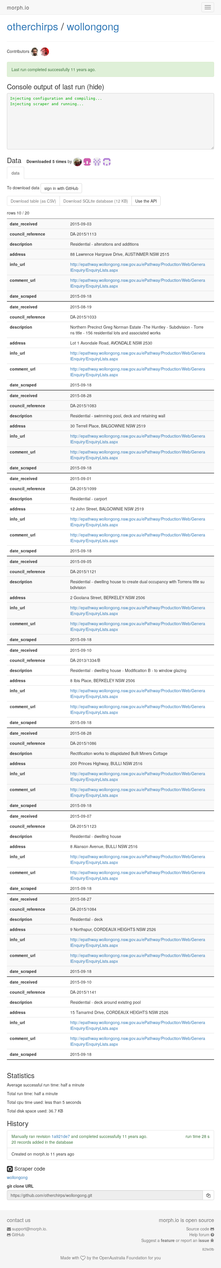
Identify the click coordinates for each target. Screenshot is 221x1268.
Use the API (146, 201)
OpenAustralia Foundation (123, 1257)
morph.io (18, 7)
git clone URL (20, 1186)
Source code (197, 1229)
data (16, 173)
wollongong (93, 25)
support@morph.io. (29, 1229)
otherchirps (32, 25)
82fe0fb (208, 1249)
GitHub (18, 1234)
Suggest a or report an (175, 1240)
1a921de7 (61, 1136)
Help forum (199, 1234)
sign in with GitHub (61, 188)
